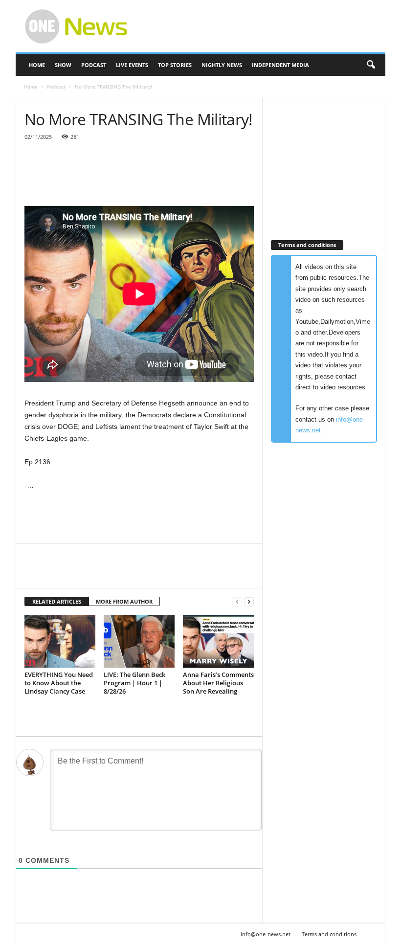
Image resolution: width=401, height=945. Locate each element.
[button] (370, 65)
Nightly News (221, 64)
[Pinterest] (79, 573)
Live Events (132, 64)
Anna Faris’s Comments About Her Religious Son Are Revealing (218, 683)
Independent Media (280, 64)
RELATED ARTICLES (56, 601)
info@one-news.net (265, 934)
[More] (124, 573)
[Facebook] (34, 573)
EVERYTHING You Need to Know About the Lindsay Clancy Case (58, 683)
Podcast (93, 64)
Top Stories (175, 64)
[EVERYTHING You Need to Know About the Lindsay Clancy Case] (59, 641)
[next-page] (249, 602)
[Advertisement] (261, 26)
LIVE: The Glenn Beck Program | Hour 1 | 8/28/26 (134, 683)
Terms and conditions (329, 934)
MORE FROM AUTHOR (124, 601)
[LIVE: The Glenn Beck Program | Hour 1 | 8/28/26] (139, 641)
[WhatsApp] (101, 573)
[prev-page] (237, 602)
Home (37, 64)
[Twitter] (57, 573)
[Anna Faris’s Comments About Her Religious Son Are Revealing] (218, 641)
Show (63, 64)
